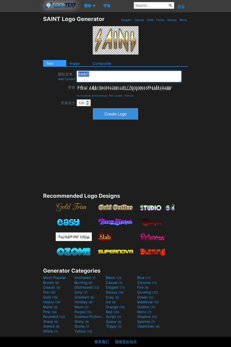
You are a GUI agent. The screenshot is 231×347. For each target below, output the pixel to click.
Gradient (84, 297)
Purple (83, 312)
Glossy (172, 20)
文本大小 (68, 103)
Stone (81, 326)
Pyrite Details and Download (92, 95)
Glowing (147, 292)
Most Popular (54, 277)
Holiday (83, 302)
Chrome (147, 282)
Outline (146, 307)
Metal (50, 307)
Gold (150, 20)
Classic (139, 20)
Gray (112, 297)
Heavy (51, 302)
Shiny (183, 20)
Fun (49, 292)
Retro (144, 312)
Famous (129, 95)
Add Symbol (66, 79)
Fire (143, 287)
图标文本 (66, 76)
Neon (81, 307)
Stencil (51, 326)
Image (74, 63)
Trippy (114, 326)
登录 (181, 7)
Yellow (83, 331)
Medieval (148, 302)
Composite (101, 63)
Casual (114, 282)
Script (113, 316)
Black (114, 277)
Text (49, 63)
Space (114, 321)
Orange (115, 307)
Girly (81, 292)
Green (145, 297)
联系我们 (102, 342)
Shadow (147, 316)
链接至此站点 (126, 342)
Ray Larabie (115, 95)
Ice (111, 302)
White (50, 331)
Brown (51, 282)
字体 (71, 87)
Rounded (54, 316)
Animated (85, 277)
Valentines (148, 326)
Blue (144, 277)
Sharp (50, 321)
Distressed (86, 287)
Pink (50, 312)
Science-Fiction (89, 316)
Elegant (126, 20)
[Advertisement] (21, 83)
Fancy (160, 20)
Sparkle (146, 321)
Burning (83, 282)
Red (112, 312)
